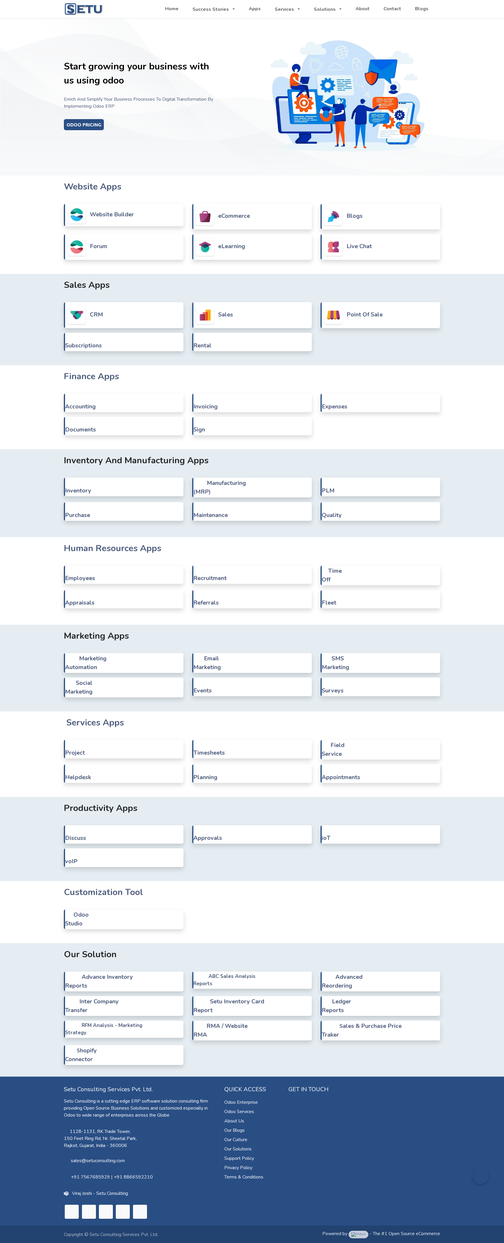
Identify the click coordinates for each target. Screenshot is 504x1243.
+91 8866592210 (133, 1177)
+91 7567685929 (90, 1177)
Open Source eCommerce (414, 1233)
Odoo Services (239, 1111)
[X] (89, 1212)
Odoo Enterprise (241, 1102)
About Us (234, 1121)
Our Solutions (238, 1149)
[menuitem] (172, 9)
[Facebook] (140, 1212)
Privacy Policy (238, 1167)
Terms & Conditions (243, 1177)
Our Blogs (234, 1130)
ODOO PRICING (83, 124)
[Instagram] (106, 1212)
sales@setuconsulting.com (98, 1160)
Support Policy (239, 1158)
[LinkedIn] (72, 1212)
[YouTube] (123, 1212)
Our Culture (235, 1139)
